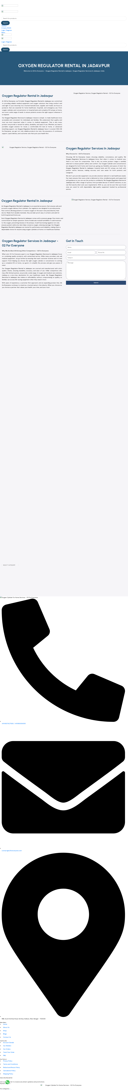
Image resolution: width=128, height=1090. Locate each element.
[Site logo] (64, 7)
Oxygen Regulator (52, 71)
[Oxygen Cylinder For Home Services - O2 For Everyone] (19, 597)
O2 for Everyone (38, 71)
